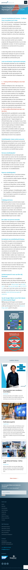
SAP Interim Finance (6, 526)
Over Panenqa (5, 510)
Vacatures (4, 514)
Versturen (3, 495)
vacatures (4, 294)
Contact (3, 520)
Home (3, 504)
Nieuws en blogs (5, 516)
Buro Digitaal (22, 567)
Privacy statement (5, 518)
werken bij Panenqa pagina (13, 292)
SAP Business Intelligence (7, 534)
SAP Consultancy (5, 532)
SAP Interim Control (6, 528)
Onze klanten (4, 508)
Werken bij (4, 512)
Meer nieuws (14, 478)
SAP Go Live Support (6, 530)
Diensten (3, 506)
